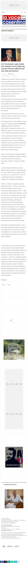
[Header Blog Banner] (14, 5)
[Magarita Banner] (14, 413)
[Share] (21, 12)
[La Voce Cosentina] (14, 20)
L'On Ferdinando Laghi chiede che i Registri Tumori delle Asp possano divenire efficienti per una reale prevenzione (13, 67)
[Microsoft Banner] (14, 384)
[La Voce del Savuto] (14, 349)
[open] (3, 12)
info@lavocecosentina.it (6, 530)
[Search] (25, 12)
